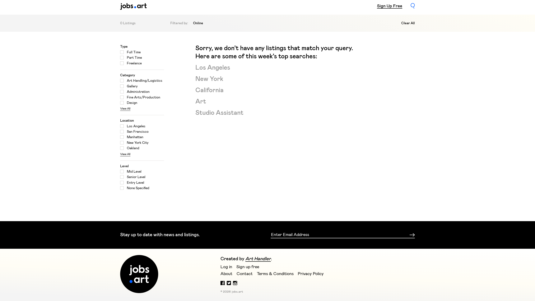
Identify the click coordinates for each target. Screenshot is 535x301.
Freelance (134, 63)
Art (200, 101)
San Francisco (138, 131)
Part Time (134, 57)
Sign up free (247, 267)
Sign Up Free (389, 6)
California (209, 90)
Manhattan (135, 137)
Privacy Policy (311, 274)
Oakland (133, 148)
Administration (138, 91)
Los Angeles (136, 126)
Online (198, 23)
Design (132, 103)
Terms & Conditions (275, 274)
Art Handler (258, 259)
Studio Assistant (219, 113)
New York (209, 79)
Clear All (408, 23)
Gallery (132, 86)
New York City (138, 142)
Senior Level (136, 177)
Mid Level (134, 171)
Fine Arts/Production (143, 97)
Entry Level (135, 182)
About (226, 274)
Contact (245, 274)
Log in (226, 267)
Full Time (134, 52)
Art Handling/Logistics (144, 80)
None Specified (138, 188)
